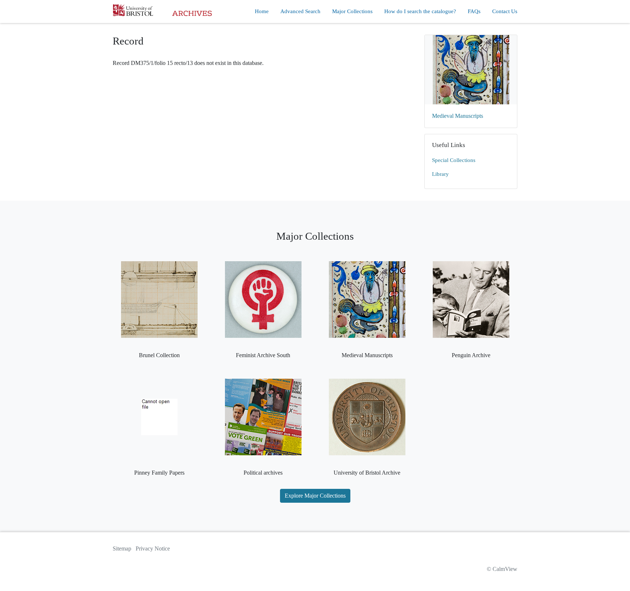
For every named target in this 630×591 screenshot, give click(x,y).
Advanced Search (300, 11)
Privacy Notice (153, 548)
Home (262, 11)
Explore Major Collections (315, 495)
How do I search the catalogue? (420, 11)
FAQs (474, 11)
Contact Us (504, 11)
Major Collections (352, 11)
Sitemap (122, 548)
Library (440, 174)
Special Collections (453, 160)
